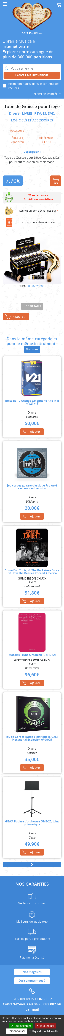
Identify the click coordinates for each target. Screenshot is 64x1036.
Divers (14, 113)
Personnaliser (16, 1031)
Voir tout (32, 349)
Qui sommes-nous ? (32, 981)
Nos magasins (32, 972)
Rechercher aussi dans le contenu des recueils (33, 86)
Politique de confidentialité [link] (43, 1031)
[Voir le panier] (58, 4)
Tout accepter (22, 1025)
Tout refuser (46, 1025)
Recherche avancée (45, 94)
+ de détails (32, 306)
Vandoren (17, 142)
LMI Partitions (32, 33)
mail (35, 1009)
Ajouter (55, 180)
